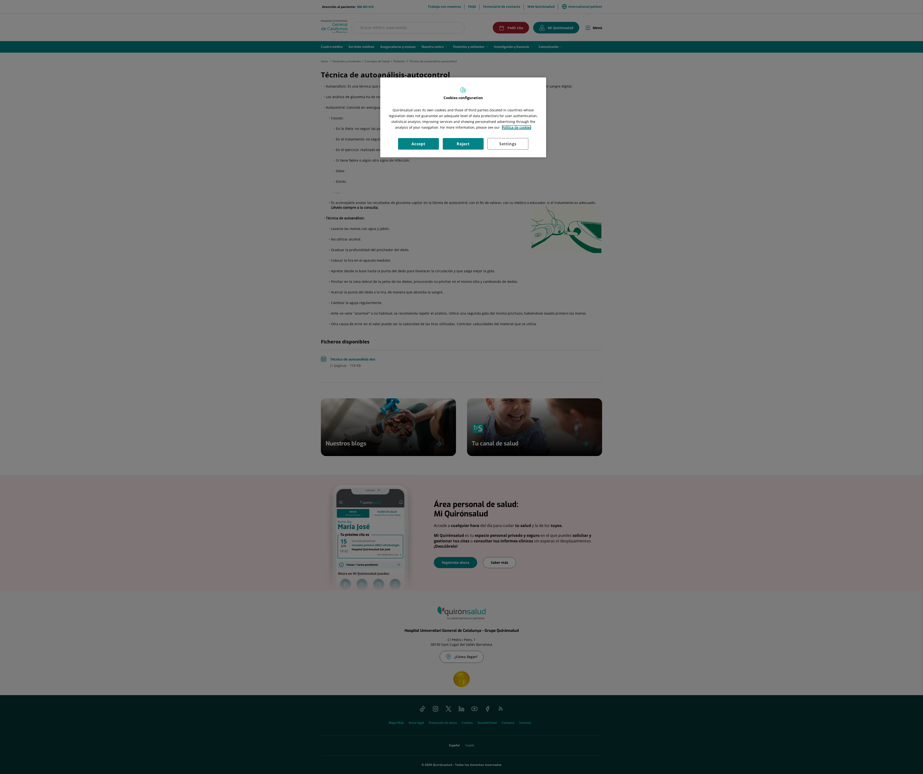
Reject (463, 143)
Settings (507, 143)
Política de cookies (516, 127)
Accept (418, 143)
